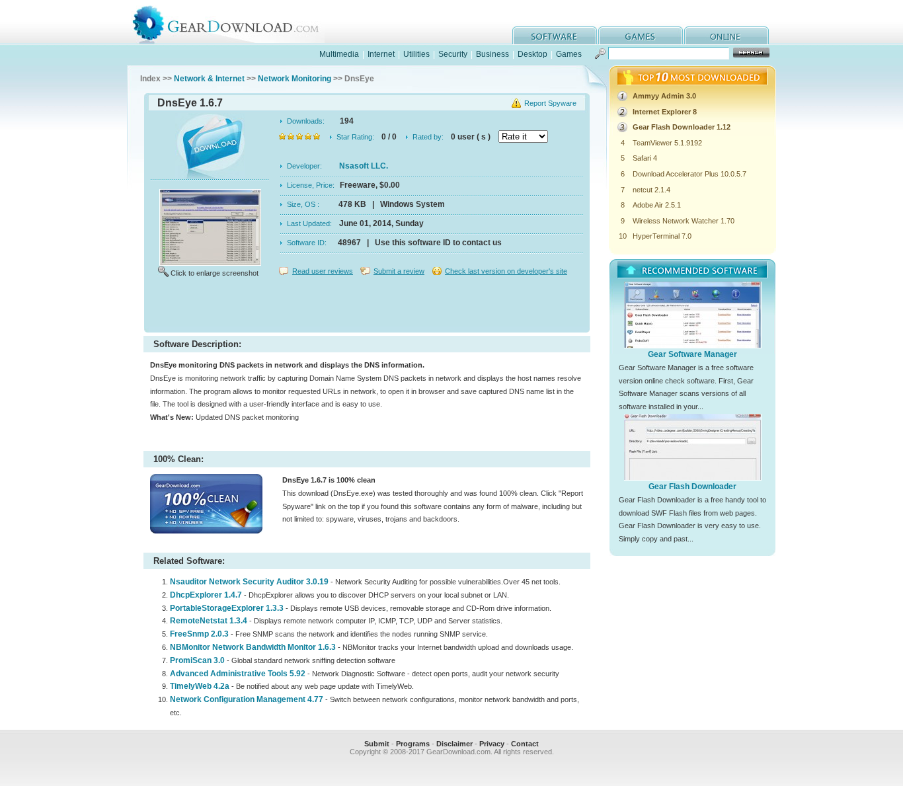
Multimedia (339, 54)
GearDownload (236, 22)
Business (492, 54)
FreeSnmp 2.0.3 (199, 634)
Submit (376, 744)
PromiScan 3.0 (197, 660)
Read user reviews (322, 271)
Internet (381, 54)
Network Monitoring (294, 78)
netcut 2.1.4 (651, 190)
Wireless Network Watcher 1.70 (683, 221)
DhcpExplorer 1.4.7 (206, 595)
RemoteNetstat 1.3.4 (208, 620)
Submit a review (398, 271)
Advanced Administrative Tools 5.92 (237, 673)
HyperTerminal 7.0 (662, 236)
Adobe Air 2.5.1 (657, 205)
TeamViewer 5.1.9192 (667, 143)
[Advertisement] (367, 307)
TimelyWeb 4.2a (199, 686)
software (554, 35)
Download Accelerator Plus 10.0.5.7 (689, 174)
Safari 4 (645, 158)
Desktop (532, 54)
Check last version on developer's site (506, 271)
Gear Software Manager (692, 354)
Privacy (491, 744)
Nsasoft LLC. (363, 166)
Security (452, 54)
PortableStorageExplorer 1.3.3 (227, 608)
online (726, 35)
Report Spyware (550, 103)
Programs (413, 744)
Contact (525, 744)
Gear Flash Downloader (692, 486)
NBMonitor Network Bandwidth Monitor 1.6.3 (253, 647)
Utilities (416, 54)
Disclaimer (454, 744)
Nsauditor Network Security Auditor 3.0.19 (249, 581)
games (640, 35)
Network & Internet (209, 78)
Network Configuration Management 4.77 (246, 699)
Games (569, 54)
